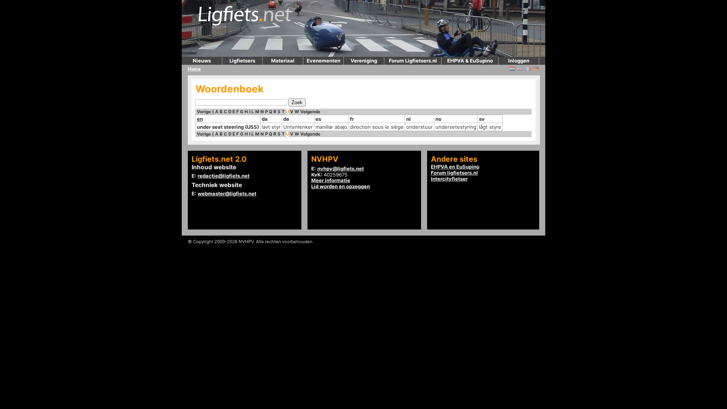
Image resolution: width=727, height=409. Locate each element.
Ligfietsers (242, 61)
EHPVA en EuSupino (455, 167)
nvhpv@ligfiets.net (340, 168)
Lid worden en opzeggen (340, 186)
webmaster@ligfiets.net (227, 193)
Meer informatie (330, 180)
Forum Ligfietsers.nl (413, 61)
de (286, 119)
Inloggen (518, 61)
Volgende (310, 111)
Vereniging (364, 61)
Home (194, 69)
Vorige (204, 111)
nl (408, 119)
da (265, 119)
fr (352, 119)
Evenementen (323, 61)
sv (482, 119)
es (318, 119)
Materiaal (283, 61)
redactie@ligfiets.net (224, 176)
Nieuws (202, 61)
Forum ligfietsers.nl (454, 173)
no (438, 119)
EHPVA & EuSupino (470, 61)
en (200, 119)
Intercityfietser (449, 179)
